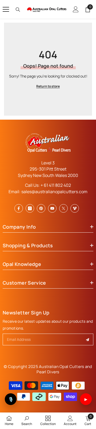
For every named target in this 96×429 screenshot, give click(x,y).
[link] (27, 420)
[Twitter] (63, 208)
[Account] (76, 9)
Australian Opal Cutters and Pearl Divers (64, 369)
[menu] (6, 9)
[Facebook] (18, 208)
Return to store (48, 86)
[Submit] (87, 339)
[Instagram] (30, 208)
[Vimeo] (74, 208)
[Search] (18, 9)
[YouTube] (52, 208)
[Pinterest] (41, 208)
